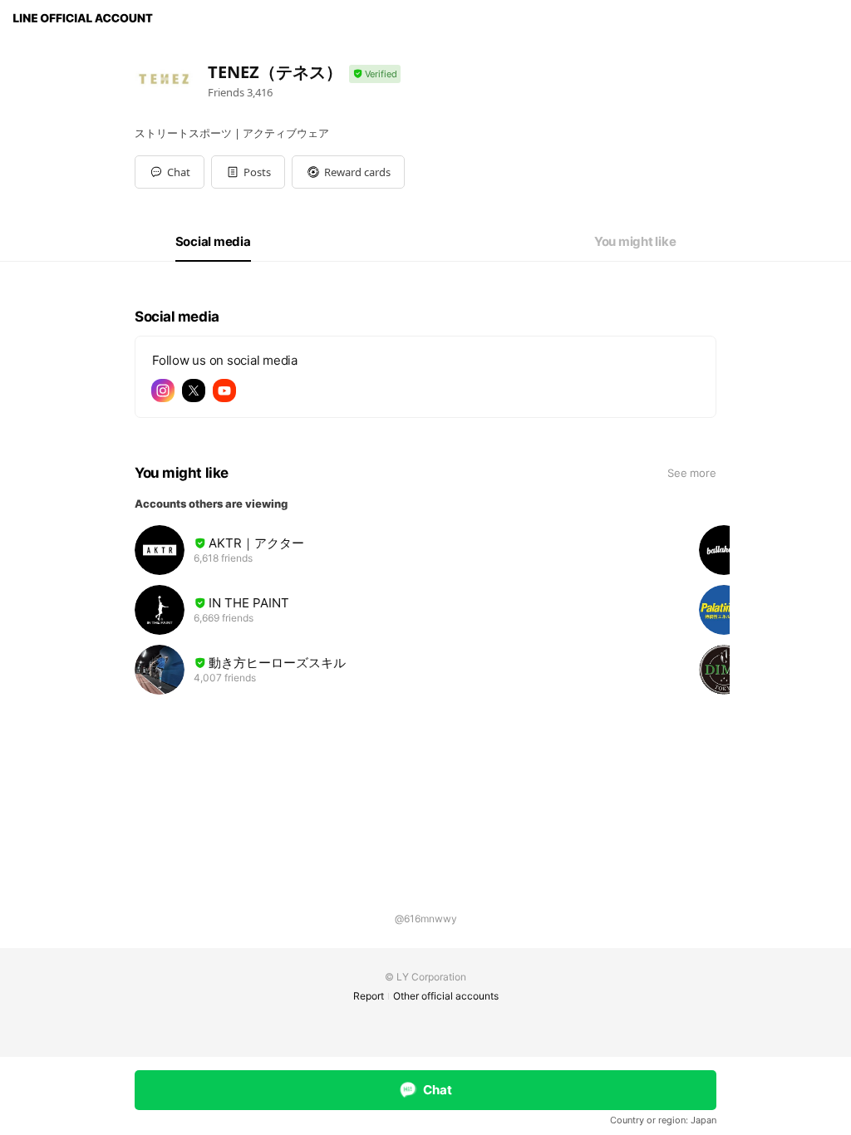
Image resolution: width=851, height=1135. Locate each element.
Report (368, 996)
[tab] (213, 242)
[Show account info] (375, 74)
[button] (248, 172)
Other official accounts (446, 996)
